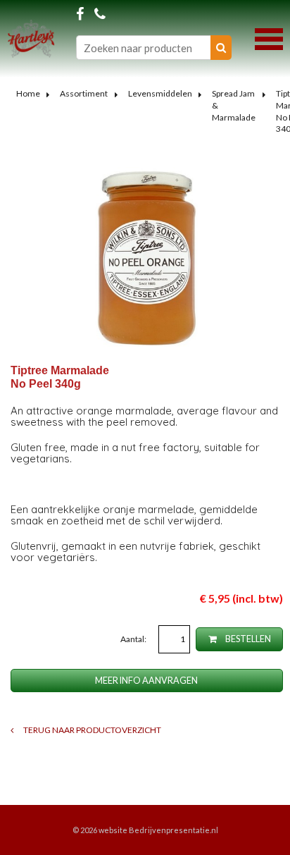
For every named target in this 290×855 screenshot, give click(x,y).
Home (28, 93)
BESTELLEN (247, 639)
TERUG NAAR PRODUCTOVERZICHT (91, 730)
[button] (269, 37)
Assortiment (84, 93)
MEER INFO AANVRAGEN (146, 680)
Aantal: (134, 639)
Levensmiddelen (160, 93)
